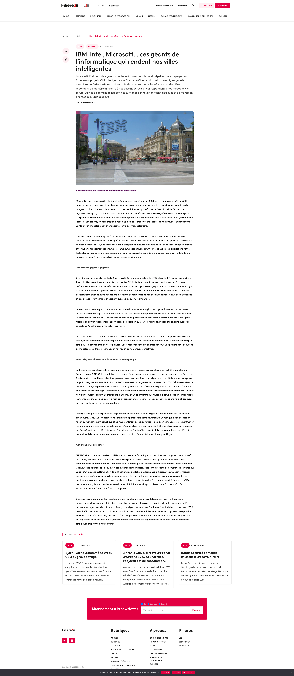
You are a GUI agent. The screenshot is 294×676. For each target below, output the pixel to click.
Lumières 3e (184, 646)
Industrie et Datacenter (119, 16)
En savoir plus (188, 672)
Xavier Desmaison (87, 102)
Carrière (223, 16)
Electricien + (185, 642)
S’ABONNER (182, 5)
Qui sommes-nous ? (159, 638)
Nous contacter (158, 642)
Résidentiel (95, 16)
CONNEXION (207, 5)
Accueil (67, 16)
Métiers (151, 16)
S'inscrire (196, 610)
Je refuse (176, 672)
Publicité (154, 646)
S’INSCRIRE (222, 5)
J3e (180, 638)
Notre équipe (156, 649)
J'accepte (165, 672)
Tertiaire (80, 16)
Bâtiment (92, 46)
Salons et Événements (171, 16)
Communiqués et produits (200, 16)
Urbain (139, 16)
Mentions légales (158, 653)
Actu (79, 36)
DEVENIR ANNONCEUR (164, 5)
